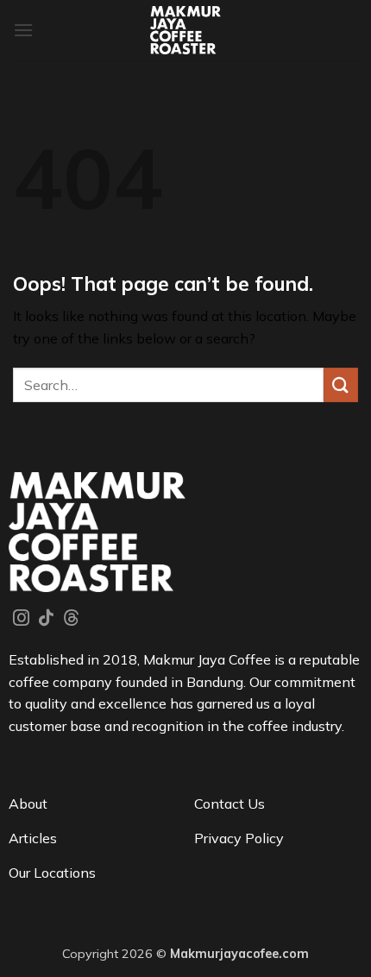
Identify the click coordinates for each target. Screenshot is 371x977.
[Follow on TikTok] (46, 618)
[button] (23, 30)
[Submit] (341, 384)
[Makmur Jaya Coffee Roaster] (186, 30)
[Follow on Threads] (71, 618)
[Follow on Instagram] (21, 618)
